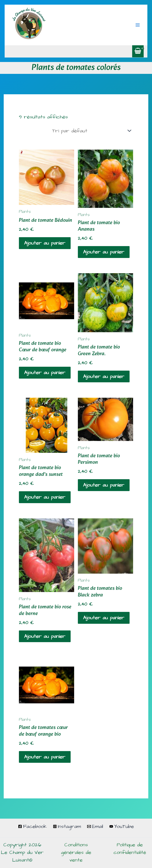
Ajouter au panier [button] (44, 242)
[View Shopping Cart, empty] (138, 51)
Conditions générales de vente (76, 852)
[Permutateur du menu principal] (138, 25)
